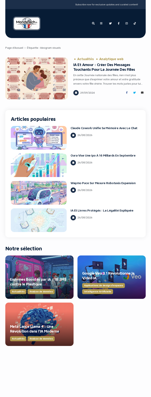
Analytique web (111, 59)
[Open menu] (101, 23)
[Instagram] (126, 23)
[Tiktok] (135, 23)
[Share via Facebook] (126, 92)
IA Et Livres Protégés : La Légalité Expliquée (102, 210)
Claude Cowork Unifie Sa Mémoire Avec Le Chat (104, 128)
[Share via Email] (142, 92)
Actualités (85, 59)
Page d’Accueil (14, 47)
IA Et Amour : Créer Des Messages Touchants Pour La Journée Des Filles (104, 67)
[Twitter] (110, 23)
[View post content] (36, 78)
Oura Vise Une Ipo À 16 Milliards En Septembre (103, 155)
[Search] (93, 23)
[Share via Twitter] (134, 92)
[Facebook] (118, 23)
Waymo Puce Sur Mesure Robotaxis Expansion (103, 183)
